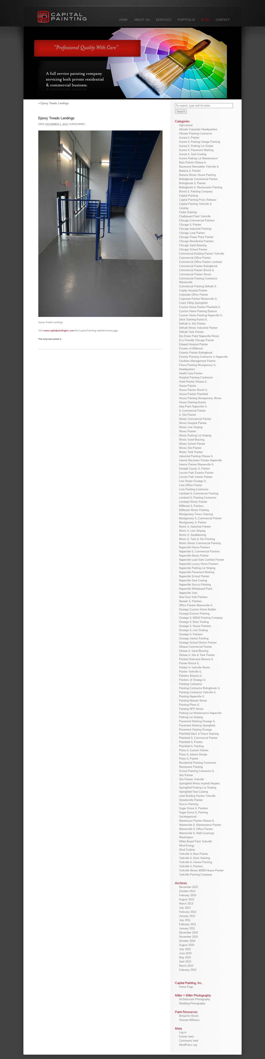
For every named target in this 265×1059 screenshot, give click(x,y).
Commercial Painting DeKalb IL (198, 286)
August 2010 (186, 945)
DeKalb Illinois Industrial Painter (198, 327)
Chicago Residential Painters (196, 241)
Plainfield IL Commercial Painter (198, 737)
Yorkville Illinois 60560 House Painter (201, 870)
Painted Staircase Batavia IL (196, 659)
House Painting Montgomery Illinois (200, 398)
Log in (182, 1032)
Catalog (183, 208)
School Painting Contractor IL (196, 771)
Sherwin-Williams (189, 1020)
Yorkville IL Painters (191, 866)
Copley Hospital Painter (193, 290)
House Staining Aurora (192, 402)
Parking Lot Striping (191, 717)
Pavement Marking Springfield (197, 725)
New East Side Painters (193, 597)
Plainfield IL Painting (191, 746)
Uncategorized (187, 816)
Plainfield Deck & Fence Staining (199, 733)
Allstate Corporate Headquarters (198, 129)
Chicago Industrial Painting (195, 228)
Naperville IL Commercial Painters (199, 551)
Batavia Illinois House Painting (197, 174)
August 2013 (186, 899)
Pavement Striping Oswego (195, 729)
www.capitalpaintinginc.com (58, 330)
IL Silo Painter (187, 414)
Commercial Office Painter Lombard (200, 261)
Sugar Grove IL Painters (193, 808)
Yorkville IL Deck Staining (194, 858)
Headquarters (187, 369)
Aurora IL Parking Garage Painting (199, 141)
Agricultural (186, 125)
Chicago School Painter (193, 249)
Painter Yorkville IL (190, 671)
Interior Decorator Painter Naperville (200, 460)
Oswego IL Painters (191, 634)
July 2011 (184, 920)
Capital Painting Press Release (197, 199)
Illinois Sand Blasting (191, 439)
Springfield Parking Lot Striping (197, 787)
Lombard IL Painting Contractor (197, 497)
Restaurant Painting (191, 766)
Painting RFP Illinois (191, 708)
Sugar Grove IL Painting (193, 812)
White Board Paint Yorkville (195, 841)
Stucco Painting (188, 804)
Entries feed (186, 1036)
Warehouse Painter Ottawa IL (196, 820)
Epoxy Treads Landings (53, 103)
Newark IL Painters (190, 601)
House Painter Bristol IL (193, 389)
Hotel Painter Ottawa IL (193, 381)
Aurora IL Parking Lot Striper (196, 145)
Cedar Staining (188, 212)
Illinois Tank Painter (191, 452)
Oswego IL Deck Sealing (194, 621)
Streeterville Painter (191, 800)
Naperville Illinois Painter (194, 555)
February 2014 (187, 895)
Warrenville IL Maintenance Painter (200, 824)
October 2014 (187, 891)
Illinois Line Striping (190, 427)
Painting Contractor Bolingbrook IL (199, 688)
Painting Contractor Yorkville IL (197, 692)
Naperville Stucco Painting (195, 584)
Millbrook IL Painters (191, 505)
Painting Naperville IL (192, 696)
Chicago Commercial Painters (197, 220)
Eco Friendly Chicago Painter (196, 340)
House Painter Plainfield (193, 394)
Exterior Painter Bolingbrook (196, 352)
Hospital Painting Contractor (196, 377)
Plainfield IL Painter (190, 742)
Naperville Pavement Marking (196, 572)
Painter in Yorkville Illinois (194, 667)
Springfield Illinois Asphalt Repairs (199, 783)
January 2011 (187, 928)
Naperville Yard (188, 592)
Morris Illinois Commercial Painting (200, 543)
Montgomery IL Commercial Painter (200, 518)
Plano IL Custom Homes (193, 750)
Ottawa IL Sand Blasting (193, 650)
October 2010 (187, 940)
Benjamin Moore (189, 1015)
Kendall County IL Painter (194, 468)
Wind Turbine (187, 849)
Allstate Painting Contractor (195, 133)
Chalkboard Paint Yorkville (195, 216)
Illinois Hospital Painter (193, 423)
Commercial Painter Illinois (195, 274)
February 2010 (187, 969)
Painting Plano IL (189, 704)
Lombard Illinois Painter (193, 501)
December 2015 (188, 887)
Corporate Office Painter (193, 294)
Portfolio (186, 19)
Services (163, 19)
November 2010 (188, 936)
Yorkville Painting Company (195, 874)
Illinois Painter (187, 431)
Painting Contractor (190, 684)
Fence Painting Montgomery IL (197, 365)
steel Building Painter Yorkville (197, 795)
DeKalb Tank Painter (191, 331)
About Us (142, 19)
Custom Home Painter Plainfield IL (199, 307)
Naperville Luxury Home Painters (198, 563)
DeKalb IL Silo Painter (192, 323)
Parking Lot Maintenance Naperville (200, 713)
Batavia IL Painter (190, 170)
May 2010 (185, 957)
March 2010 (186, 965)
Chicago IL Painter (190, 224)
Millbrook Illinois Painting (194, 510)
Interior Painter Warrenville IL (196, 464)
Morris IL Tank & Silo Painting (197, 539)
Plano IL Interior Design (193, 754)
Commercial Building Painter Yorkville (201, 253)
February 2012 (187, 911)
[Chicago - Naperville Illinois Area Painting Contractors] (67, 18)
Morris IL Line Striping (192, 530)
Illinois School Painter (192, 443)
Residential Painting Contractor (197, 762)
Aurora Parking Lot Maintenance (198, 158)
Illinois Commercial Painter (195, 418)
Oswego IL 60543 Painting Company (201, 617)
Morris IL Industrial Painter (195, 526)
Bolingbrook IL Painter (192, 183)
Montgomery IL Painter (192, 522)
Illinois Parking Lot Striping (195, 435)
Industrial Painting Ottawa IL (196, 456)
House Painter (187, 385)
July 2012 (185, 907)
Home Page (186, 986)
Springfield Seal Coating (193, 791)
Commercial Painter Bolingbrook (198, 266)
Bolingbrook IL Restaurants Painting (200, 187)
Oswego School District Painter (198, 642)
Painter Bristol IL (189, 663)
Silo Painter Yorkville (191, 779)
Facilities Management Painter (197, 360)
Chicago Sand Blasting (192, 245)
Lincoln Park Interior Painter (195, 476)
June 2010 (185, 953)
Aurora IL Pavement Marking (196, 150)
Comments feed (188, 1040)
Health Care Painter (190, 373)
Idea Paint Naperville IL (193, 406)
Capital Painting (188, 195)
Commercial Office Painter (195, 257)
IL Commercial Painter (192, 410)
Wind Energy (186, 845)
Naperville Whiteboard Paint (195, 588)
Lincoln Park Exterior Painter (196, 472)
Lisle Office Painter (190, 485)
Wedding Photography (192, 1003)
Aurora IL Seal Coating (192, 154)
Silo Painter (186, 775)
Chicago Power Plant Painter (196, 237)
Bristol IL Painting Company (196, 191)
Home (123, 19)
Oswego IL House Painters (195, 626)
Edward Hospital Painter (193, 344)
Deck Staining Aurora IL (193, 319)
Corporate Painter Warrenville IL (198, 298)
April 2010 (185, 961)
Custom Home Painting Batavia (198, 311)
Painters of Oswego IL (192, 679)
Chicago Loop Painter (192, 232)
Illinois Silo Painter (190, 447)
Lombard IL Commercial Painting (198, 493)
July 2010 (185, 949)
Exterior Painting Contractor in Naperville (203, 356)
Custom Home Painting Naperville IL (201, 315)
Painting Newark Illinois (193, 700)
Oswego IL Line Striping (193, 630)
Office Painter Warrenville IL (196, 605)
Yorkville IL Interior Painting (195, 862)
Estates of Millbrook (191, 348)
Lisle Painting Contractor (193, 489)
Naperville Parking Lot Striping (197, 568)
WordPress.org (188, 1044)
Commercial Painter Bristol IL (196, 270)
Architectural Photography (194, 999)
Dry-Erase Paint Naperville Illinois (199, 336)
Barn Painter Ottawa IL (192, 162)
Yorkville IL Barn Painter (193, 853)
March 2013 (186, 903)
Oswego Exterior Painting (194, 613)
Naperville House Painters (194, 547)
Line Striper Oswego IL (192, 481)
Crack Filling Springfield (193, 302)
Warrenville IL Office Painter (196, 829)
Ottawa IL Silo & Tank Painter (197, 655)
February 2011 (187, 924)
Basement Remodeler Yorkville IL (199, 166)
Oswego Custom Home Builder (197, 609)
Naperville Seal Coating (193, 580)
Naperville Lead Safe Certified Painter (201, 559)
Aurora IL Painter (189, 137)
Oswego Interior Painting (193, 638)
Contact (223, 19)
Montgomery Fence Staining (196, 514)
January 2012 (187, 916)
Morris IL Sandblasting (192, 534)
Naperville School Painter (194, 576)
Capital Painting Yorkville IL (195, 203)
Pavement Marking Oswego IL (197, 721)
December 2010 (188, 932)
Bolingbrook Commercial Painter (198, 179)
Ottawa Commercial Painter (195, 646)
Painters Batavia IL (190, 675)
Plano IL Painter (188, 758)
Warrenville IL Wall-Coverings (196, 833)
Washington (186, 837)
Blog (205, 19)
